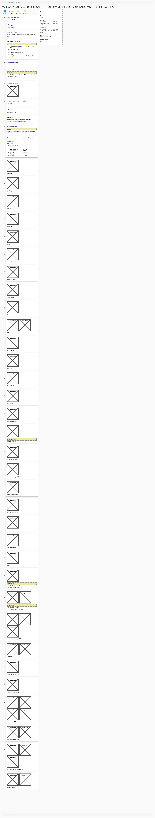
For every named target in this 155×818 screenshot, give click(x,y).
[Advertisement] (51, 60)
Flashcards (11, 2)
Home (5, 2)
